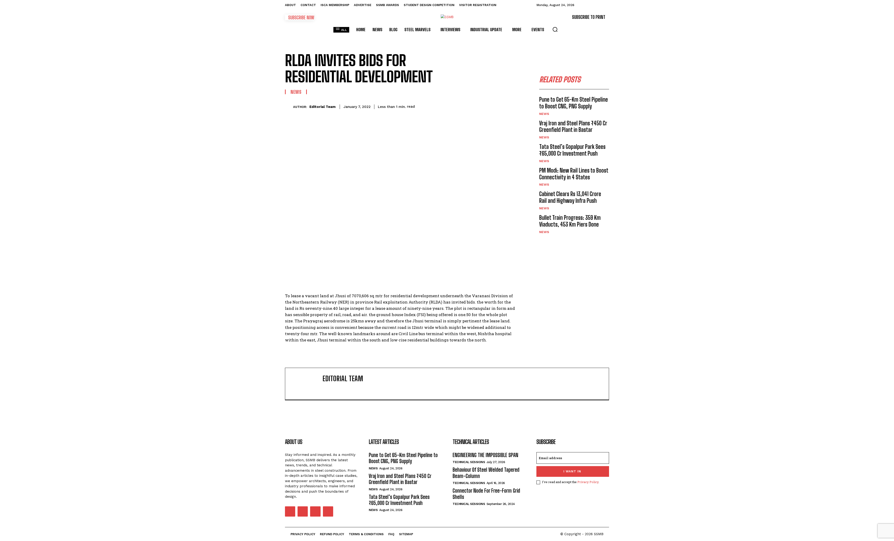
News (296, 92)
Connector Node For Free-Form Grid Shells (486, 494)
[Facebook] (436, 105)
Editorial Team (322, 107)
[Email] (489, 105)
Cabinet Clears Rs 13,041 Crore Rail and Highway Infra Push (570, 197)
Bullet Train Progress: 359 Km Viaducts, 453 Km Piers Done (570, 221)
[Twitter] (447, 105)
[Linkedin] (479, 105)
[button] (555, 29)
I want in (572, 471)
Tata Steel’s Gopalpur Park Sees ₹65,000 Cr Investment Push (572, 150)
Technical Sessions (469, 462)
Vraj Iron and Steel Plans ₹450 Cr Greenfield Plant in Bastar (573, 126)
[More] (511, 105)
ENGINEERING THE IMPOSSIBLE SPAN (485, 455)
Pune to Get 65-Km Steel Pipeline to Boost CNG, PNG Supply (573, 103)
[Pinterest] (457, 105)
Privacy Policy (588, 482)
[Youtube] (328, 511)
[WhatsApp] (468, 105)
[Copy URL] (500, 105)
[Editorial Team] (289, 107)
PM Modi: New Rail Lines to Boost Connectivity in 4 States (573, 173)
